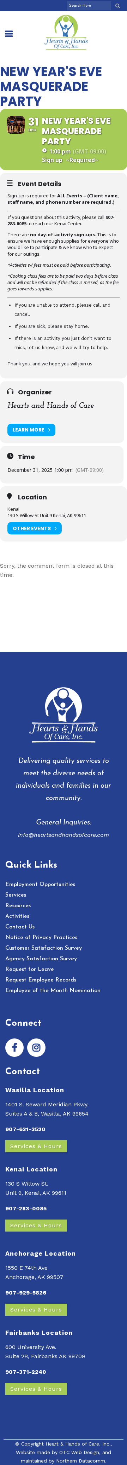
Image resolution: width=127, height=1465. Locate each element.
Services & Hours (36, 1146)
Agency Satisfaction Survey (41, 959)
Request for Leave (29, 969)
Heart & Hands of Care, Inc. (78, 1444)
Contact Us (20, 927)
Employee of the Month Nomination (53, 991)
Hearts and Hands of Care (50, 406)
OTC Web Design (79, 1452)
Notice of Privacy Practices (41, 937)
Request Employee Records (40, 980)
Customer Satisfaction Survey (43, 948)
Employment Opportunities (40, 884)
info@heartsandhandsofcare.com (63, 835)
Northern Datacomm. (81, 1461)
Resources (18, 906)
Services (15, 895)
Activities (17, 916)
